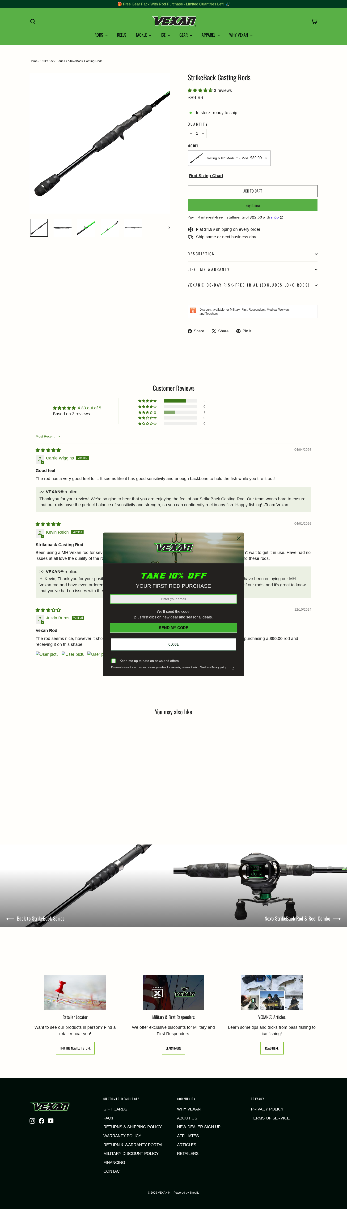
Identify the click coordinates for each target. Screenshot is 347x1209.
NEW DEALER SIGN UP (198, 1127)
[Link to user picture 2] (72, 662)
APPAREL (209, 35)
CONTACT (112, 1171)
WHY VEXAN (239, 35)
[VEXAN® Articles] (272, 992)
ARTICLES (186, 1145)
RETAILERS (188, 1153)
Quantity (198, 124)
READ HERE (272, 1048)
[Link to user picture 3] (98, 662)
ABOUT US (187, 1118)
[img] (48, 450)
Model (193, 146)
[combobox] (229, 158)
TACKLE (142, 35)
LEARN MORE (173, 1048)
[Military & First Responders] (173, 992)
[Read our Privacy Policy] (233, 668)
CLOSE (173, 644)
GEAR (184, 35)
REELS (121, 35)
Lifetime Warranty (209, 269)
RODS (99, 35)
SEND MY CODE (173, 628)
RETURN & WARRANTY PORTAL (133, 1145)
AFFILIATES (188, 1136)
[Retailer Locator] (75, 992)
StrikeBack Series (52, 61)
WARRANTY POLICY (122, 1136)
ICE (163, 35)
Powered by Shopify (186, 1192)
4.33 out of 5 (89, 408)
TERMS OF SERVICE (270, 1118)
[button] (201, 90)
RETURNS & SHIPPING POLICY (132, 1127)
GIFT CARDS (115, 1109)
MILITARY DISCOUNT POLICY (131, 1153)
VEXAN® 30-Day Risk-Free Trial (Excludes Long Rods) (249, 285)
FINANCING (114, 1162)
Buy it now (252, 205)
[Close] (238, 538)
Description (201, 254)
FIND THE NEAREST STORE (75, 1048)
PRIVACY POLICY (267, 1109)
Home (34, 61)
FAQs (108, 1118)
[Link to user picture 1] (47, 662)
